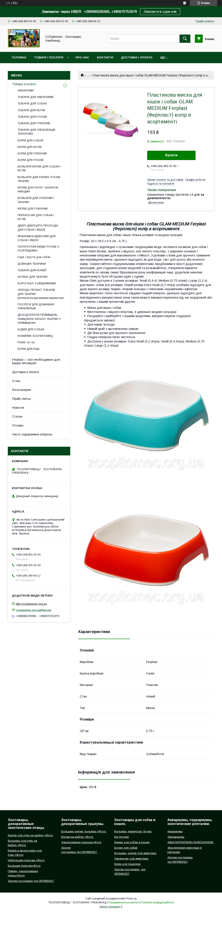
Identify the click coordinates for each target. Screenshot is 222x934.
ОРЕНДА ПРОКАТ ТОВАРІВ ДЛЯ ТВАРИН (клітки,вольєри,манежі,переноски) (41, 293)
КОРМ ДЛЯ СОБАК (30, 140)
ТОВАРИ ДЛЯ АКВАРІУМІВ (36, 97)
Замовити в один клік (160, 11)
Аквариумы (175, 831)
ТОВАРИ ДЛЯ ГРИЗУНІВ (34, 123)
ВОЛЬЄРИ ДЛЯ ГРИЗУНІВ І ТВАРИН (36, 199)
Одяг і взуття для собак (34, 257)
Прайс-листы (21, 398)
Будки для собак (125, 847)
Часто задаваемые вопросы (32, 434)
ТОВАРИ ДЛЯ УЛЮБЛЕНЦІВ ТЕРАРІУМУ (36, 131)
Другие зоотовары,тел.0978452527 (31, 881)
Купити (171, 155)
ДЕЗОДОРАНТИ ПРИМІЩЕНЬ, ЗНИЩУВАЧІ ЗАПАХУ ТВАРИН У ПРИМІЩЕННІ (39, 318)
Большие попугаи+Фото (24, 865)
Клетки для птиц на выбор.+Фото (30, 835)
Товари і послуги (48, 57)
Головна (19, 57)
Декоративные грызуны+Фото (81, 842)
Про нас (82, 57)
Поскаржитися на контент (123, 902)
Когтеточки (121, 836)
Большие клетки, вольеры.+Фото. (83, 831)
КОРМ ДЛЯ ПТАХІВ (31, 160)
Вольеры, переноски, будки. (133, 831)
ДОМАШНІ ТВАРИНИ (32, 263)
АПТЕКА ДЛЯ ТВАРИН (32, 276)
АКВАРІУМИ (26, 90)
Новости (18, 407)
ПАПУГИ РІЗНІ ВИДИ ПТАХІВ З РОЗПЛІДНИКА (38, 248)
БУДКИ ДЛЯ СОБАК (31, 329)
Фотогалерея (21, 390)
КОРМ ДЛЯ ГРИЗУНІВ (32, 153)
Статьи (17, 416)
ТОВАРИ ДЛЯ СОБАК (32, 103)
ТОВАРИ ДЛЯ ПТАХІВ (32, 116)
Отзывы (17, 425)
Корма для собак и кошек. (132, 842)
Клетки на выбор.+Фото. (77, 836)
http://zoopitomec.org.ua (31, 603)
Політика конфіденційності (157, 902)
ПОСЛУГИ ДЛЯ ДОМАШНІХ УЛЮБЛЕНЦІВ (36, 306)
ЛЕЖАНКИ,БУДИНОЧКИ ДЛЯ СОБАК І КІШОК (37, 238)
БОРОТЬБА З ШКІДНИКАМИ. (37, 283)
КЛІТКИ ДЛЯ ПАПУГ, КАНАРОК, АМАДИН (38, 189)
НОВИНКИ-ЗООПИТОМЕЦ (35, 335)
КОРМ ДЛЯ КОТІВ (30, 147)
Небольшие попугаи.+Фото (26, 860)
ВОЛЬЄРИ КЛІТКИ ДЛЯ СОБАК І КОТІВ (39, 168)
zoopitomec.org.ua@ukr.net (33, 610)
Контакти (105, 57)
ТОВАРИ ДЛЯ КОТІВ (31, 110)
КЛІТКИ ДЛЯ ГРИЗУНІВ (33, 208)
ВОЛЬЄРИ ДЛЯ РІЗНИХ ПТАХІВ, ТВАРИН (39, 179)
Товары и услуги (24, 84)
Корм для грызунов (127, 864)
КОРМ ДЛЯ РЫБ (29, 348)
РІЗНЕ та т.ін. (26, 342)
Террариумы (175, 836)
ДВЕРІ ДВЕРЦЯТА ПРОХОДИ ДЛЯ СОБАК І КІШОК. (38, 227)
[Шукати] (185, 39)
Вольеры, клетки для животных (135, 853)
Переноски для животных (131, 858)
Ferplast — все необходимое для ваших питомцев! (36, 361)
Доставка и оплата (25, 372)
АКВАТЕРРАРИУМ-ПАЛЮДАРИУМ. (190, 842)
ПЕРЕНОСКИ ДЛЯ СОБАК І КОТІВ (36, 217)
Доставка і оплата (136, 57)
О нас (16, 381)
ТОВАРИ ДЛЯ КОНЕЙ (32, 270)
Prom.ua (131, 898)
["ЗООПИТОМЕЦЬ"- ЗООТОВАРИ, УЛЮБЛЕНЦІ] (24, 46)
